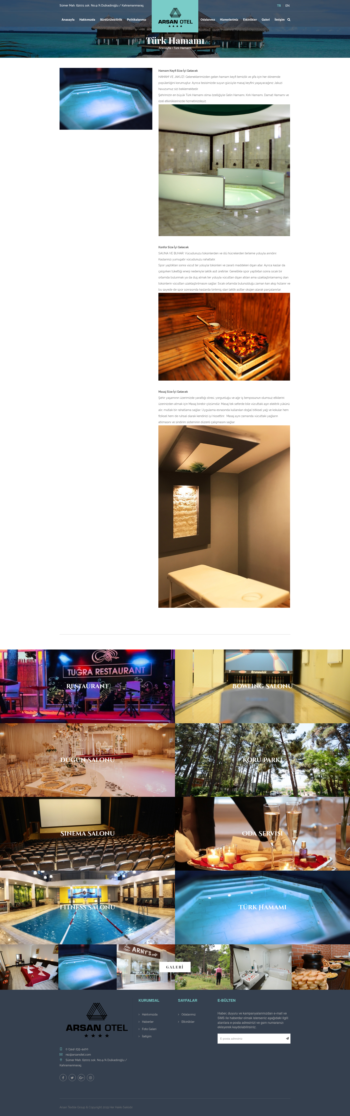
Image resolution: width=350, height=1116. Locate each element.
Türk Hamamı (182, 48)
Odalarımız (208, 19)
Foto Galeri (148, 1029)
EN (287, 5)
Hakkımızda (87, 19)
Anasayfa (68, 19)
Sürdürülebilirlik (111, 19)
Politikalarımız (136, 19)
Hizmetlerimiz (229, 19)
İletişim (280, 19)
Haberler (147, 1021)
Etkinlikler (250, 19)
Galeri (266, 19)
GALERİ (175, 967)
